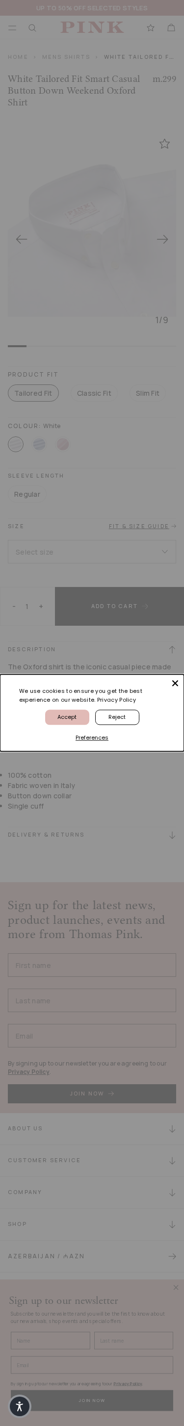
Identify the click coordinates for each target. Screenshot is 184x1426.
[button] (19, 1406)
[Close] (175, 683)
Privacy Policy (116, 700)
